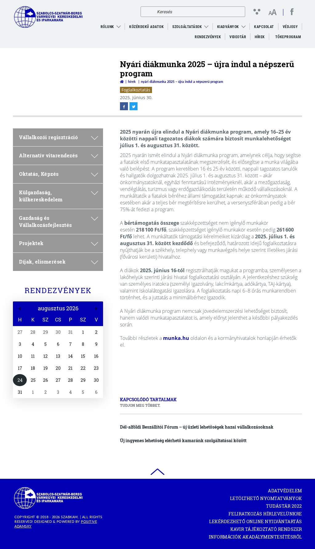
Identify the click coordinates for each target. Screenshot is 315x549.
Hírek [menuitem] (260, 37)
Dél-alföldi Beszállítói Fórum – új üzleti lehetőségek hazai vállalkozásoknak (196, 427)
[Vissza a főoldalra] (122, 81)
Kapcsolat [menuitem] (264, 27)
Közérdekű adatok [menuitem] (146, 27)
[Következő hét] (96, 308)
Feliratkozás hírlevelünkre (265, 513)
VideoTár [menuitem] (237, 37)
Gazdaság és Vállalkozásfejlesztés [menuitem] (45, 221)
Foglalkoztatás (136, 90)
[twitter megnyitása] (134, 106)
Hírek (132, 81)
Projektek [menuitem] (31, 243)
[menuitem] (118, 27)
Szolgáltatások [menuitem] (187, 27)
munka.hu (176, 338)
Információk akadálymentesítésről (255, 537)
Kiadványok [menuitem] (228, 27)
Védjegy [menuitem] (290, 27)
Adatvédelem (285, 490)
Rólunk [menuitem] (107, 27)
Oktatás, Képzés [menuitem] (39, 174)
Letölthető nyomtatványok (266, 498)
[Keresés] (147, 12)
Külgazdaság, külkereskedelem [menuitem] (41, 196)
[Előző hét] (20, 308)
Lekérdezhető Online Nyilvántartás (255, 521)
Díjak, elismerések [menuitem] (42, 261)
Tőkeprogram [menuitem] (288, 38)
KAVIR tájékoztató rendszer (266, 529)
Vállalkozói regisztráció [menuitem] (48, 137)
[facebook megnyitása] (124, 106)
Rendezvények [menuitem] (208, 37)
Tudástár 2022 (284, 506)
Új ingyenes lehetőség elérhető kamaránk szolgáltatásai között (183, 440)
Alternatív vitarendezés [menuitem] (48, 155)
